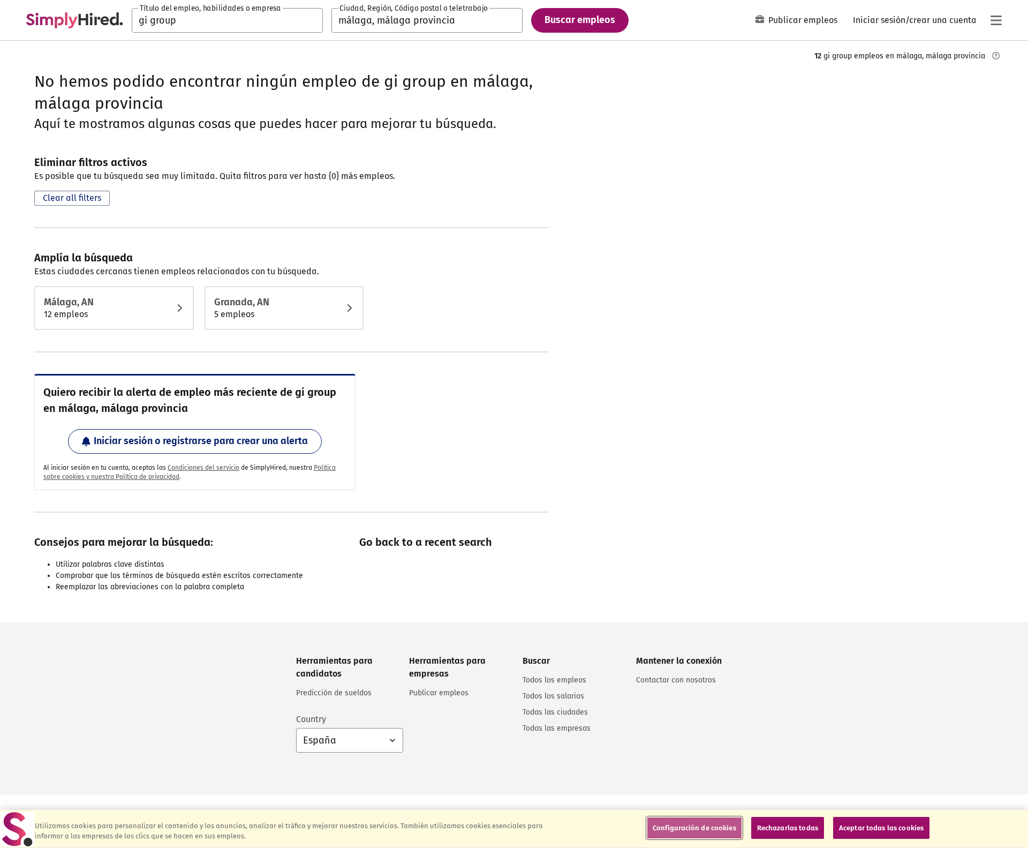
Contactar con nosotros (676, 680)
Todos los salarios (553, 696)
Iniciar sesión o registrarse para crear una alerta (201, 441)
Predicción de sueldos (334, 692)
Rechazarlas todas (787, 828)
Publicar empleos (802, 20)
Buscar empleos (580, 20)
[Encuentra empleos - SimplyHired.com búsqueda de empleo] (74, 20)
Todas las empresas (557, 728)
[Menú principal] (995, 20)
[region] (514, 829)
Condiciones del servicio (203, 467)
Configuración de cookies (694, 828)
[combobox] (227, 20)
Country (311, 719)
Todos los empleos (554, 680)
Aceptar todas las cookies (881, 828)
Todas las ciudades (555, 712)
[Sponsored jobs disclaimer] (995, 55)
